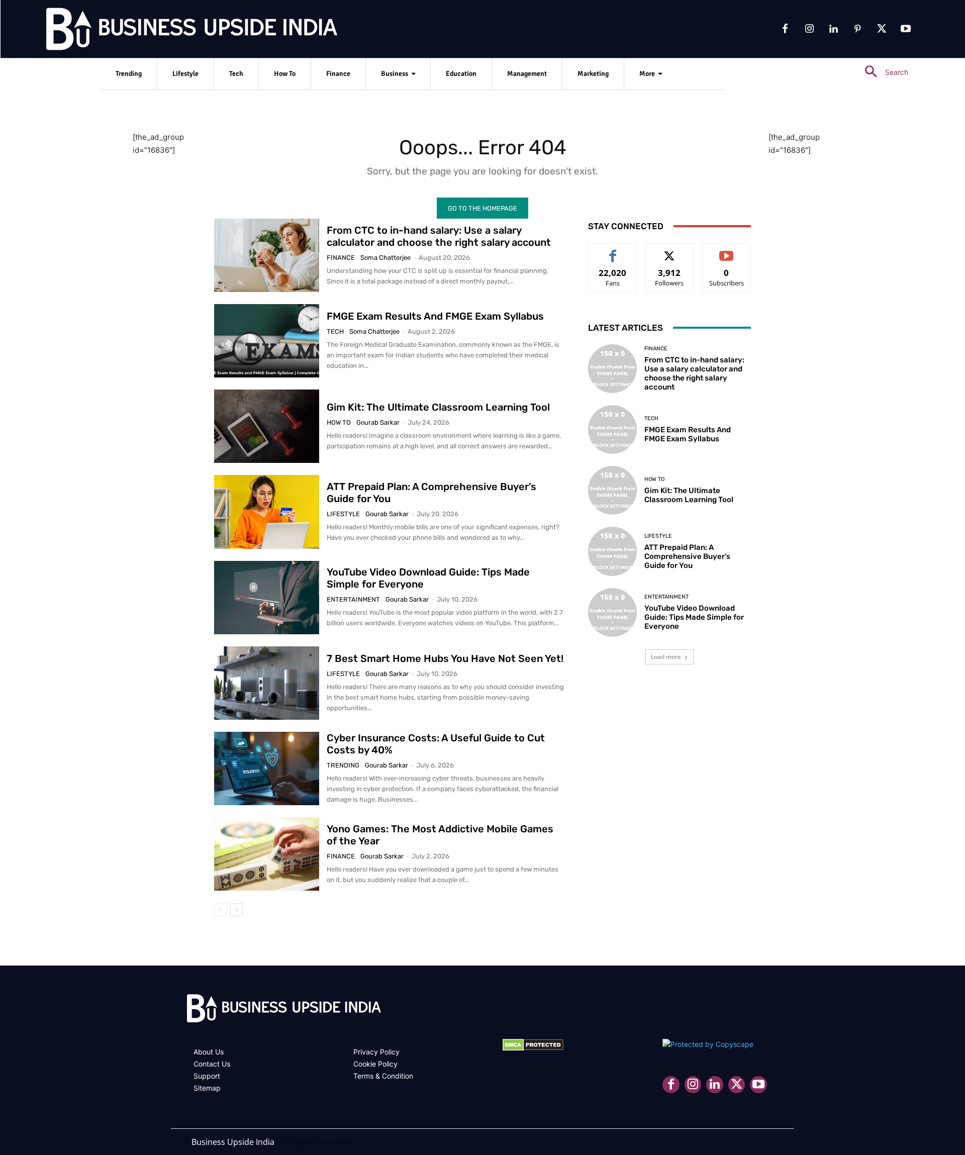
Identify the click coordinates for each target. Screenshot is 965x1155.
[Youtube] (905, 29)
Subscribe (726, 250)
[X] (881, 29)
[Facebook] (785, 29)
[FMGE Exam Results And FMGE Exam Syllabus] (266, 340)
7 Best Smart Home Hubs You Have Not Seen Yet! (445, 658)
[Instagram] (809, 29)
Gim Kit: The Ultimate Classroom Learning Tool (438, 407)
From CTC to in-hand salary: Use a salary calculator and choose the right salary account (439, 236)
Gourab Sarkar (378, 422)
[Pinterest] (857, 29)
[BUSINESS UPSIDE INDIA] (166, 31)
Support (207, 1076)
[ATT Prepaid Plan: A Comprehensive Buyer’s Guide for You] (266, 511)
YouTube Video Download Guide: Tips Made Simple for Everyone (694, 617)
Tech (335, 331)
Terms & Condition (383, 1076)
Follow (670, 250)
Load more (666, 656)
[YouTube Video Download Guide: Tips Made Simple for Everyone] (266, 597)
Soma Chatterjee (385, 257)
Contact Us (212, 1064)
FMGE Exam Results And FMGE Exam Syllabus (435, 316)
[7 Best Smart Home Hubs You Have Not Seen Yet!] (266, 683)
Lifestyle (343, 514)
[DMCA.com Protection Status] (533, 1048)
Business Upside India (232, 1141)
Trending (343, 765)
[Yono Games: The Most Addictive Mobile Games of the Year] (266, 854)
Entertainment (353, 599)
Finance (341, 257)
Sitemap (207, 1088)
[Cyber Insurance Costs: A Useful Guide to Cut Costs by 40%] (266, 768)
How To (339, 422)
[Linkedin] (833, 29)
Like (613, 250)
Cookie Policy (375, 1064)
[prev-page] (220, 909)
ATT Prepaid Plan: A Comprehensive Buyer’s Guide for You (687, 556)
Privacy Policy (376, 1051)
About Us (209, 1051)
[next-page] (236, 909)
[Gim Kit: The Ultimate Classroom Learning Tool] (266, 426)
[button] (882, 72)
